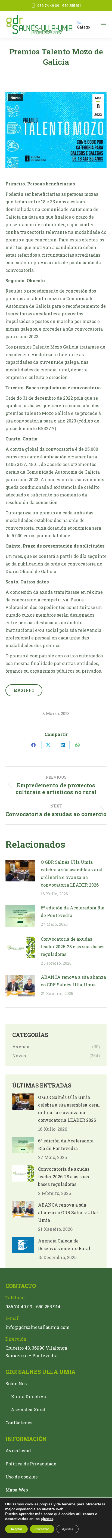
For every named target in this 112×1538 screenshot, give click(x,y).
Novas (16, 98)
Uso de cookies (21, 1477)
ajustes (47, 1519)
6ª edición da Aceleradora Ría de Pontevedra (72, 911)
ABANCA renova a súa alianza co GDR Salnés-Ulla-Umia (73, 980)
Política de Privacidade (30, 1463)
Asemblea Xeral (28, 1409)
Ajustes (67, 1529)
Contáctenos (18, 1422)
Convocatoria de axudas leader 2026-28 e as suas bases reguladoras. (72, 946)
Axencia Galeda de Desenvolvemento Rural (64, 1244)
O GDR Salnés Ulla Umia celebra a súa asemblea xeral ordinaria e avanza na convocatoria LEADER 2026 (71, 873)
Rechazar (42, 1529)
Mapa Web (16, 1490)
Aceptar (16, 1529)
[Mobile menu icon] (103, 24)
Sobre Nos (16, 1383)
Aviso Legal (18, 1450)
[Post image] (20, 870)
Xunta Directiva (28, 1396)
